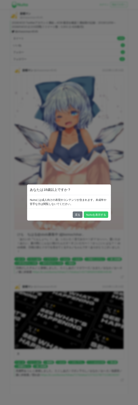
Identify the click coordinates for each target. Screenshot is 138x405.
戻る (77, 214)
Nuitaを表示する (96, 214)
